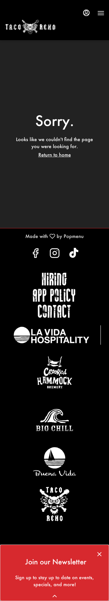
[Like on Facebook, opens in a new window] (35, 254)
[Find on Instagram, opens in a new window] (54, 254)
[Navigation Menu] (100, 13)
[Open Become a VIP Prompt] (54, 596)
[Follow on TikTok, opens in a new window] (74, 254)
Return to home (54, 155)
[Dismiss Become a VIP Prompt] (99, 554)
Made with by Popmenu (44, 236)
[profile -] (86, 12)
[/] (57, 335)
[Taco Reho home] (48, 27)
